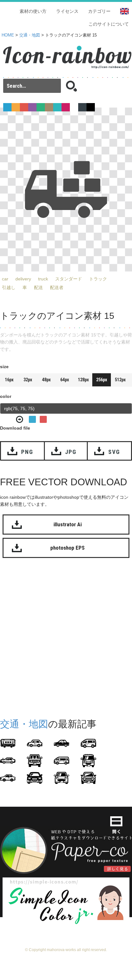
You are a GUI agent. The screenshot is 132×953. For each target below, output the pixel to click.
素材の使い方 (33, 11)
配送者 (56, 287)
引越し (8, 287)
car (5, 278)
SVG (114, 451)
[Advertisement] (66, 637)
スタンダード (68, 278)
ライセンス (67, 11)
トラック (98, 278)
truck (43, 278)
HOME (8, 35)
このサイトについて (108, 24)
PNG (27, 451)
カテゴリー (99, 11)
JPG (71, 451)
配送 (38, 287)
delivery (23, 278)
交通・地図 (29, 35)
